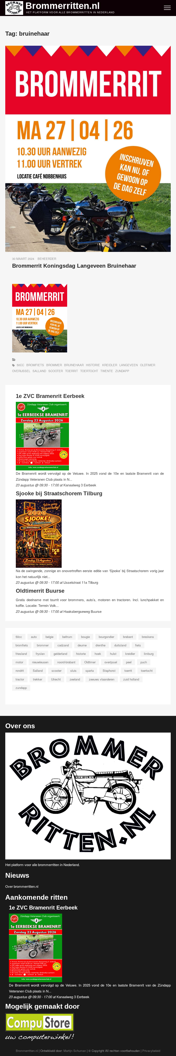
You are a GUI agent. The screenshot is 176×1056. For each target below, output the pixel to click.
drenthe (100, 645)
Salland (39, 371)
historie (93, 365)
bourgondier (106, 637)
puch (143, 662)
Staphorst (109, 670)
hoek (98, 653)
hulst (113, 653)
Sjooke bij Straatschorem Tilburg (59, 493)
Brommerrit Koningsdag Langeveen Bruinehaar (74, 266)
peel (129, 662)
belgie (49, 637)
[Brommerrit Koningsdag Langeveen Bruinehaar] (88, 48)
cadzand (63, 645)
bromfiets (35, 365)
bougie (85, 637)
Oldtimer (147, 365)
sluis (73, 670)
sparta (89, 670)
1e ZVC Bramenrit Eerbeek (50, 396)
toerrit (71, 371)
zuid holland (131, 679)
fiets (138, 645)
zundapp (122, 371)
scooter (55, 371)
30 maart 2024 (23, 258)
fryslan (40, 653)
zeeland (75, 679)
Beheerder (47, 258)
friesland (21, 653)
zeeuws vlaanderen (101, 679)
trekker (37, 679)
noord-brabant (66, 662)
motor (19, 662)
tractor (20, 679)
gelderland (60, 653)
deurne (82, 645)
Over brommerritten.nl (21, 886)
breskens (148, 637)
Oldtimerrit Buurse (40, 591)
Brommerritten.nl (62, 5)
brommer (54, 365)
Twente (106, 371)
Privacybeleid (151, 1050)
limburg (149, 653)
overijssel (21, 371)
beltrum (67, 637)
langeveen (128, 365)
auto (34, 637)
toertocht (89, 371)
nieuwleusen (40, 662)
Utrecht (56, 679)
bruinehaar (74, 365)
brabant (128, 637)
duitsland (120, 645)
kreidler (109, 365)
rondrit (20, 670)
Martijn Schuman (74, 1050)
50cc (20, 365)
